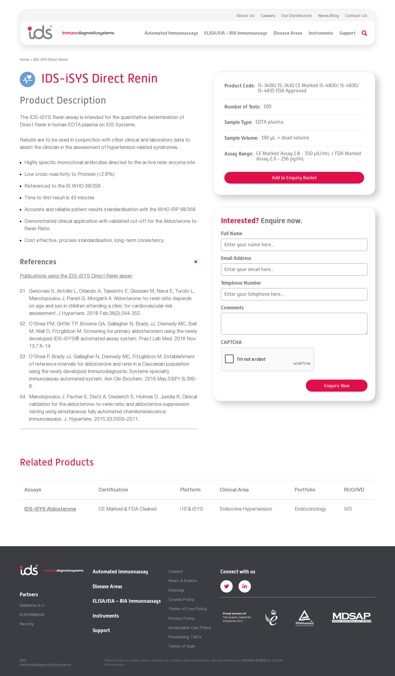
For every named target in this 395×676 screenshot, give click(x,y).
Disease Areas (287, 33)
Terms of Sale (181, 646)
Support (347, 33)
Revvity (27, 624)
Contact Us (356, 15)
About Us (245, 15)
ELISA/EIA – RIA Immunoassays (235, 33)
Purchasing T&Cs (185, 637)
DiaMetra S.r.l (32, 605)
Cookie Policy (181, 599)
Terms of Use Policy (187, 608)
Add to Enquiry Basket (294, 177)
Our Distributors (296, 15)
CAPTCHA (231, 342)
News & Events (182, 580)
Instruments (321, 33)
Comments (232, 307)
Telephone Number (241, 283)
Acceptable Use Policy (189, 627)
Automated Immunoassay (120, 572)
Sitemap (176, 590)
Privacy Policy (181, 618)
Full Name (231, 233)
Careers (268, 15)
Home (24, 59)
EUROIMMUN (32, 614)
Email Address (236, 258)
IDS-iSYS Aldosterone (50, 509)
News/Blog (328, 15)
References (38, 261)
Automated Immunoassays (171, 33)
